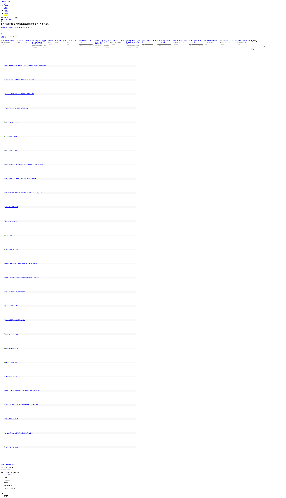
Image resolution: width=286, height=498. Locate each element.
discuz (10, 19)
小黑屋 (2, 464)
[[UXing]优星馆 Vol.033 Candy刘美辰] (196, 41)
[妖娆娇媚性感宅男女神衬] (227, 40)
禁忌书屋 (6, 8)
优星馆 (191, 45)
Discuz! (8, 469)
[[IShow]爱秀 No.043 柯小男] (149, 41)
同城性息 (6, 13)
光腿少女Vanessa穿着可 (53, 42)
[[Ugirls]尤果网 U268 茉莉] (117, 40)
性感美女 (35, 47)
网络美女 (238, 44)
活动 (5, 19)
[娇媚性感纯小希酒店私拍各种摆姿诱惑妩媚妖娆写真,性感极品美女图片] (39, 42)
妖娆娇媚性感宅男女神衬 (225, 42)
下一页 (15, 36)
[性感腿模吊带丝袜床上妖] (180, 40)
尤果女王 (113, 44)
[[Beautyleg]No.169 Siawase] (24, 40)
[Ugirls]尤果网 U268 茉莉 (115, 42)
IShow (144, 45)
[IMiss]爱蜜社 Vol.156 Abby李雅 (86, 44)
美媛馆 (159, 45)
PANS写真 (67, 44)
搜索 (16, 17)
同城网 (5, 15)
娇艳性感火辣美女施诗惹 (241, 42)
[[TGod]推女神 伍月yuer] (211, 40)
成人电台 (6, 10)
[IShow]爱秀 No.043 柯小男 (147, 44)
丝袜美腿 (10, 27)
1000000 (9, 474)
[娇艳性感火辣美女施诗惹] (243, 40)
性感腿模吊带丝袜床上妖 (178, 42)
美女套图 (6, 7)
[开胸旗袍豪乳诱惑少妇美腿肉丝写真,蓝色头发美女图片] (133, 42)
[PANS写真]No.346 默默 (68, 42)
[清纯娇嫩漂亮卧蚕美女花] (8, 40)
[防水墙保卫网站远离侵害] (14, 464)
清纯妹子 (4, 44)
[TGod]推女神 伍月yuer (209, 42)
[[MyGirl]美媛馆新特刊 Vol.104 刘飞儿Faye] (164, 41)
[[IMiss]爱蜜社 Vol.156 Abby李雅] (86, 41)
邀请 (4, 37)
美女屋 (6, 27)
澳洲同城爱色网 (8, 464)
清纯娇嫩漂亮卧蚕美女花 (6, 42)
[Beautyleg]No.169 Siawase (22, 42)
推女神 (206, 44)
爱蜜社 (81, 45)
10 (6, 36)
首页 (5, 4)
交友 (7, 19)
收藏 (2, 37)
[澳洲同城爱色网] (5, 1)
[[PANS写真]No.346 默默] (70, 40)
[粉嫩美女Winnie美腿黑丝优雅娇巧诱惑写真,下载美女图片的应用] (102, 42)
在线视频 (6, 5)
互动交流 (6, 11)
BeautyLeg (19, 43)
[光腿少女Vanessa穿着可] (55, 40)
